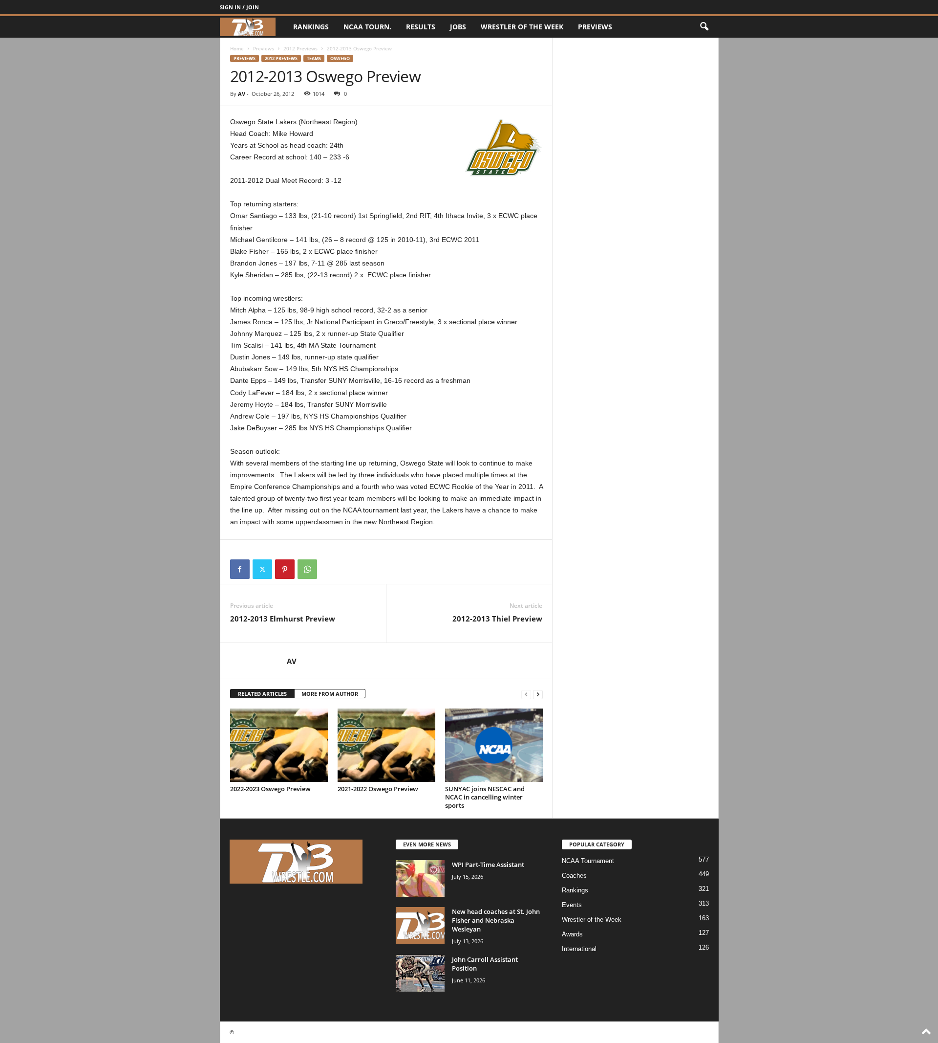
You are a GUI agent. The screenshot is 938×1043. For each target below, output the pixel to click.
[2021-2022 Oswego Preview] (386, 745)
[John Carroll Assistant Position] (420, 973)
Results (420, 26)
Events (572, 905)
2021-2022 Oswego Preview (378, 788)
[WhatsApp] (307, 569)
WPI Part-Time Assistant (488, 864)
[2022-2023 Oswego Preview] (279, 745)
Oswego (340, 58)
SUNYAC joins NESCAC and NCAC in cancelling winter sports (485, 797)
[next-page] (538, 694)
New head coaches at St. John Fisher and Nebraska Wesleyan (496, 920)
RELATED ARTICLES (262, 693)
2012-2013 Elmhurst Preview (282, 618)
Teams (314, 58)
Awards (572, 934)
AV (241, 93)
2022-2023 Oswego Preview (270, 788)
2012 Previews (300, 48)
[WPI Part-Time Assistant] (420, 878)
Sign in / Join (239, 7)
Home (237, 48)
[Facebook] (240, 569)
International (579, 949)
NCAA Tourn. (367, 26)
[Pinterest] (285, 569)
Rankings (311, 26)
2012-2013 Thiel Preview (497, 618)
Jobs (458, 26)
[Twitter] (262, 569)
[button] (704, 27)
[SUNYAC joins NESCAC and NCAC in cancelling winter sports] (494, 745)
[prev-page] (526, 694)
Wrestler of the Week (522, 26)
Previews (595, 26)
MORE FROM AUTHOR (329, 693)
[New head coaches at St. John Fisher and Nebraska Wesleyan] (420, 925)
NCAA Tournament (588, 861)
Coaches (574, 875)
